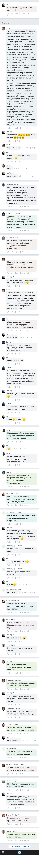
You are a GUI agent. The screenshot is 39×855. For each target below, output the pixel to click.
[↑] (29, 13)
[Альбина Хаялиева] (4, 214)
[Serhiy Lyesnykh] (4, 781)
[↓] (33, 13)
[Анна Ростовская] (4, 601)
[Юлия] (4, 28)
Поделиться (8, 15)
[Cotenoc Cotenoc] (4, 725)
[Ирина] (4, 472)
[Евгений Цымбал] (4, 185)
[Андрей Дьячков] (4, 238)
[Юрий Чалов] (4, 620)
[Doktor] (4, 319)
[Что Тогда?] (4, 5)
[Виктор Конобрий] (4, 815)
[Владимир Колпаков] (4, 680)
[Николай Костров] (4, 832)
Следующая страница (19, 846)
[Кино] (4, 259)
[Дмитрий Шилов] (4, 494)
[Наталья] (4, 662)
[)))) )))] (4, 430)
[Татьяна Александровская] (4, 765)
